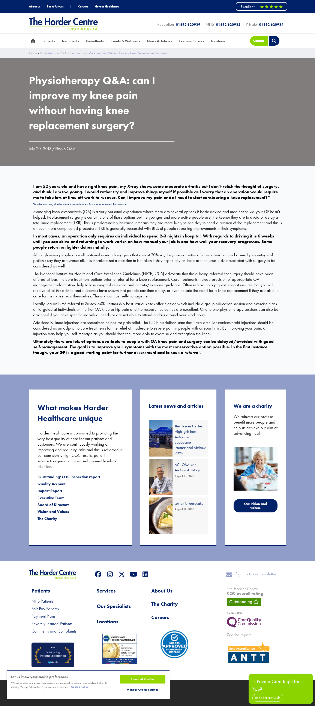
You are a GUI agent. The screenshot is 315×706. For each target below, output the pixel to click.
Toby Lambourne (42, 204)
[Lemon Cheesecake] (178, 515)
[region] (88, 684)
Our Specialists (114, 606)
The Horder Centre (245, 591)
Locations (107, 621)
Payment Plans (43, 616)
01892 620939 (188, 24)
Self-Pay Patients (45, 608)
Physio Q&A (65, 148)
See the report (238, 634)
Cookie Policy (79, 687)
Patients (41, 590)
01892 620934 (271, 24)
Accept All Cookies (142, 679)
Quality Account (51, 483)
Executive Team (51, 497)
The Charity (47, 518)
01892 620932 (228, 24)
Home (33, 53)
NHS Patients (42, 601)
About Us (161, 590)
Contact (258, 41)
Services (106, 590)
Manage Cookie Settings (143, 689)
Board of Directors (53, 504)
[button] (98, 574)
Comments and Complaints (54, 631)
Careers (160, 617)
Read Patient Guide (267, 698)
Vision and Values (53, 511)
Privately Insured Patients (52, 623)
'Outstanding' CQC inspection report (69, 476)
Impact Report (50, 490)
